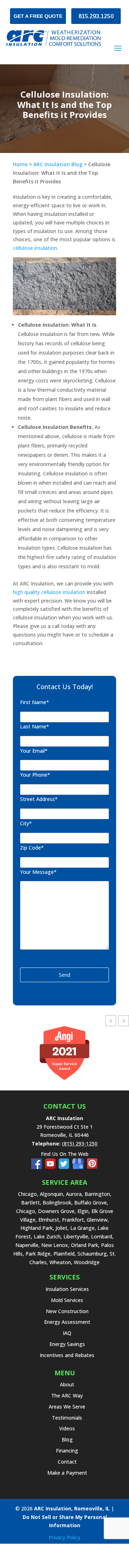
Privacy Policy (64, 1537)
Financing (67, 1450)
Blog (67, 1439)
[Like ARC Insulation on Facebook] (38, 1167)
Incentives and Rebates (67, 1355)
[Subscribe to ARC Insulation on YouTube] (51, 1167)
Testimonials (67, 1417)
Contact (67, 1461)
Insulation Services (67, 1289)
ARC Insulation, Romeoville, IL (72, 1508)
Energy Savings (67, 1344)
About (67, 1384)
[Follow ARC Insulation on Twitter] (65, 1167)
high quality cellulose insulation (49, 592)
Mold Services (67, 1300)
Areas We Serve (67, 1406)
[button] (123, 1020)
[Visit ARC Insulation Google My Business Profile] (79, 1167)
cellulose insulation (35, 247)
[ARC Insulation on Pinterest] (92, 1167)
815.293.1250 (96, 16)
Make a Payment (67, 1472)
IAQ (67, 1333)
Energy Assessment (67, 1321)
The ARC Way (67, 1395)
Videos (67, 1428)
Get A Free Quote (38, 16)
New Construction (67, 1311)
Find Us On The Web (65, 1153)
